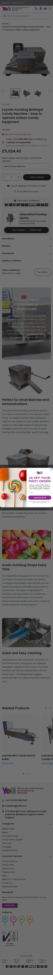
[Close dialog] (51, 469)
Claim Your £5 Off (40, 498)
